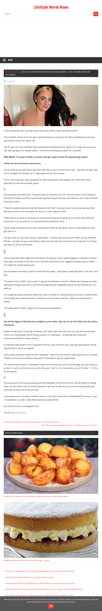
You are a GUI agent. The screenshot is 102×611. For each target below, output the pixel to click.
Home (7, 72)
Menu (10, 60)
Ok (51, 606)
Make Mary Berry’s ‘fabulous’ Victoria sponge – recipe (26, 560)
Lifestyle (16, 72)
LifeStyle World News (51, 7)
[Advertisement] (51, 38)
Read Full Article (18, 413)
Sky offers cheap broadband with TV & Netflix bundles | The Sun (69, 425)
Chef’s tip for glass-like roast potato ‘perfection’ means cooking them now (36, 496)
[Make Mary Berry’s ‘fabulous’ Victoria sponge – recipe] (51, 557)
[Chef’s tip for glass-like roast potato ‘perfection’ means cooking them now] (51, 493)
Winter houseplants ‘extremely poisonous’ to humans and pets (31, 422)
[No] (99, 603)
